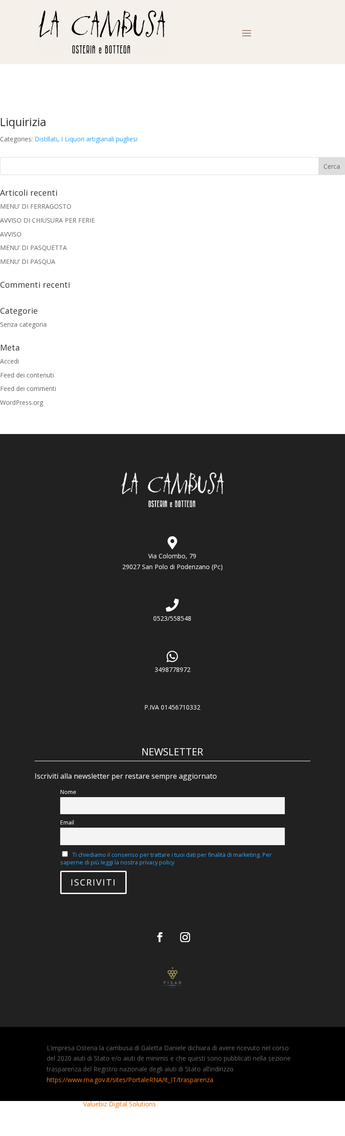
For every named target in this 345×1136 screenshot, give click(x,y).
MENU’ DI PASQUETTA (33, 247)
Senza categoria (23, 324)
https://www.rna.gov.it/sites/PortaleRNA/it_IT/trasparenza (130, 1079)
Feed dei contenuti (27, 375)
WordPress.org (21, 402)
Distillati (46, 139)
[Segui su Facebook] (160, 937)
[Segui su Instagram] (185, 937)
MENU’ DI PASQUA (27, 261)
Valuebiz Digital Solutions (119, 1104)
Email (67, 822)
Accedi (9, 361)
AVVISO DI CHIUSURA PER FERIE (47, 220)
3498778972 (172, 669)
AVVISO (11, 234)
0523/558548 (172, 618)
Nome (68, 792)
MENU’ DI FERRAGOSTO (35, 206)
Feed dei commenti (28, 388)
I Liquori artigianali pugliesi (99, 139)
